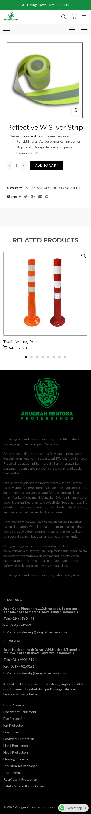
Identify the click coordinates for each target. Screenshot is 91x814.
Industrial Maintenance (20, 766)
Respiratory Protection (20, 779)
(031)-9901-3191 (23, 659)
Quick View (83, 256)
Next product (84, 29)
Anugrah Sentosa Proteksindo (37, 807)
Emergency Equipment (20, 712)
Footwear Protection (19, 739)
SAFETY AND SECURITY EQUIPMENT (52, 188)
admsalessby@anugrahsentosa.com (40, 673)
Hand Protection (16, 746)
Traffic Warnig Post (21, 341)
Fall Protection (14, 725)
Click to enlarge (76, 110)
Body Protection (16, 705)
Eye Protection (14, 718)
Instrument (12, 773)
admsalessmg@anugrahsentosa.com (40, 632)
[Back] (7, 29)
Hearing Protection (18, 759)
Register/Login (32, 136)
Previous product (72, 29)
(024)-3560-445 (22, 618)
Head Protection (16, 752)
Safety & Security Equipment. (25, 786)
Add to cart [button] (18, 348)
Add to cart (46, 165)
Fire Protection (14, 732)
